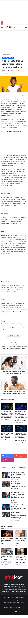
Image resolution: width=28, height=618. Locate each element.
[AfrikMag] (10, 27)
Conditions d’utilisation (14, 605)
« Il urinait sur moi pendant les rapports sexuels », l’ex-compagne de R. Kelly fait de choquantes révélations (18, 516)
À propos (18, 600)
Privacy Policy (21, 607)
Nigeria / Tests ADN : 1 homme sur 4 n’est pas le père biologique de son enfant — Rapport (7, 559)
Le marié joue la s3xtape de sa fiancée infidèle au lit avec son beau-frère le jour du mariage (18, 475)
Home (13, 600)
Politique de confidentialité (10, 607)
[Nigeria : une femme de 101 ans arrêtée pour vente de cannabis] (21, 533)
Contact (22, 602)
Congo (11, 335)
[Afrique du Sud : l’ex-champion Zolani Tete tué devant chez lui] (7, 533)
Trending (11, 57)
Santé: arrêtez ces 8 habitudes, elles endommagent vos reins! (18, 506)
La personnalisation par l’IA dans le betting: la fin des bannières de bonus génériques (7, 436)
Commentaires (22, 467)
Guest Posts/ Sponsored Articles (12, 602)
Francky (4, 70)
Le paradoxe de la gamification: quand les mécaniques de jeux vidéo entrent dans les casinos (7, 414)
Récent (13, 467)
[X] (15, 351)
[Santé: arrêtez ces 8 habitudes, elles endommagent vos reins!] (6, 507)
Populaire (4, 467)
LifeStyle (9, 54)
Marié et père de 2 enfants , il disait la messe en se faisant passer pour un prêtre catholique (20, 559)
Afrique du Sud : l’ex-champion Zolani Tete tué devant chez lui (7, 541)
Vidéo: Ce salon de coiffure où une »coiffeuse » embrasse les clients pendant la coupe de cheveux (18, 485)
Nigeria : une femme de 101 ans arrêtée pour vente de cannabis (20, 541)
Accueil (4, 54)
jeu (18, 335)
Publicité (9, 600)
